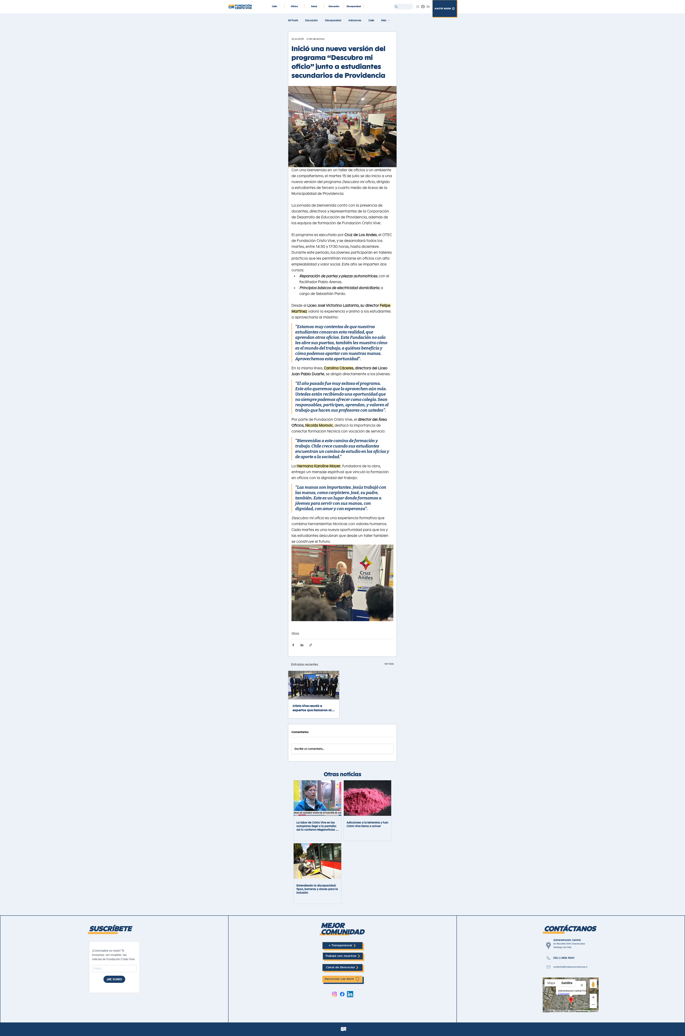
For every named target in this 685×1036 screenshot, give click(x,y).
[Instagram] (418, 6)
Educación (311, 20)
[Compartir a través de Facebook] (293, 645)
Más (383, 20)
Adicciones (354, 20)
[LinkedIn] (428, 6)
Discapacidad (333, 20)
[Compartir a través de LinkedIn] (302, 645)
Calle (371, 20)
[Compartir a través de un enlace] (310, 645)
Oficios (295, 633)
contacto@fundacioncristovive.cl (570, 967)
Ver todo (389, 664)
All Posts (293, 20)
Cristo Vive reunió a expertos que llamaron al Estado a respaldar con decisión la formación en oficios (312, 708)
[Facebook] (423, 6)
